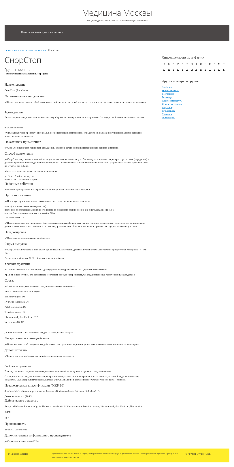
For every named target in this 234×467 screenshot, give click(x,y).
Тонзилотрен (168, 117)
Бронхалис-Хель (170, 90)
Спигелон (167, 114)
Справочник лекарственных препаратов (25, 50)
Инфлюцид (167, 107)
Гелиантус (167, 97)
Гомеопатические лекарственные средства (26, 73)
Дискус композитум (172, 100)
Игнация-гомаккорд (172, 104)
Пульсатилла (168, 110)
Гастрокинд (168, 93)
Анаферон (167, 87)
